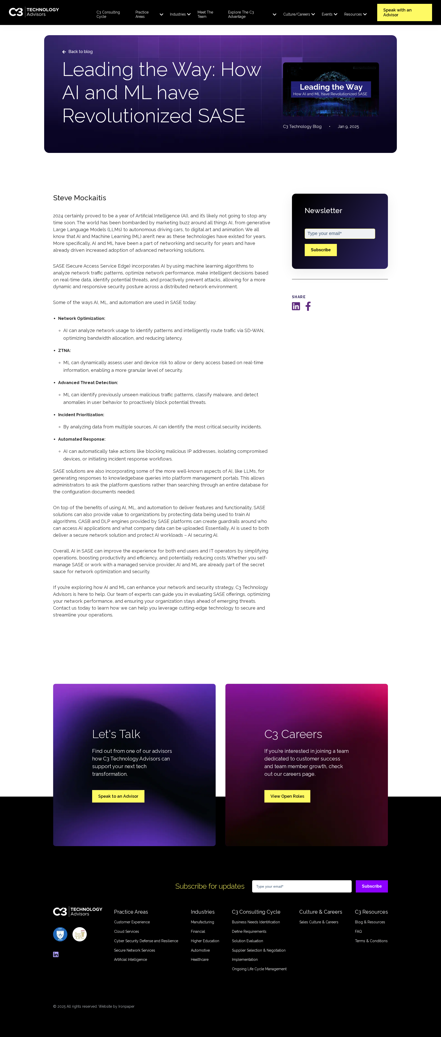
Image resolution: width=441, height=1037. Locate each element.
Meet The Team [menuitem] (205, 14)
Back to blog (80, 51)
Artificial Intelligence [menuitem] (130, 959)
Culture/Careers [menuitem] (296, 14)
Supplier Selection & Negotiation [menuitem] (259, 950)
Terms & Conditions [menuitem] (371, 941)
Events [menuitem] (327, 14)
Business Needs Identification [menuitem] (256, 922)
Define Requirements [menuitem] (249, 931)
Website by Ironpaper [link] (116, 1006)
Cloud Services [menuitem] (126, 931)
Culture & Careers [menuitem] (320, 912)
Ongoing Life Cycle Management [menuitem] (259, 969)
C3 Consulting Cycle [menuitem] (108, 14)
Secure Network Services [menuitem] (134, 950)
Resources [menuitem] (353, 14)
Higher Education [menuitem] (205, 941)
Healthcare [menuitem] (200, 959)
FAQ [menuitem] (358, 931)
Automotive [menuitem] (200, 950)
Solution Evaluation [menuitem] (247, 941)
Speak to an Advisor (118, 796)
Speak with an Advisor (397, 12)
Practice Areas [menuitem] (142, 14)
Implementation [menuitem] (245, 959)
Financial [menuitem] (198, 931)
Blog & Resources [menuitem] (370, 922)
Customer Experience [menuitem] (132, 922)
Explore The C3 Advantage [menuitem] (241, 14)
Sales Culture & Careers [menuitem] (318, 922)
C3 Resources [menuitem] (371, 912)
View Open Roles (287, 796)
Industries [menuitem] (178, 14)
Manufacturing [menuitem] (202, 922)
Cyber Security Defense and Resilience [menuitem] (146, 941)
